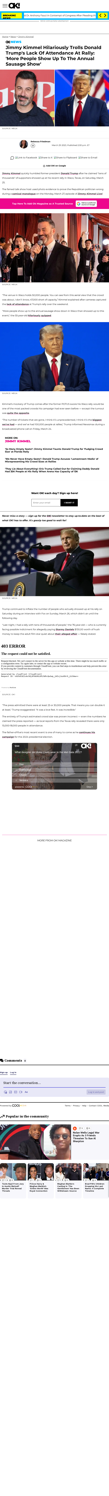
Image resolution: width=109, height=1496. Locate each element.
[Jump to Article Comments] (12, 158)
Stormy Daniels (65, 629)
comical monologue (24, 193)
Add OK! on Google (56, 165)
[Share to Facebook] (26, 158)
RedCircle (13, 687)
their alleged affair (66, 634)
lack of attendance (18, 304)
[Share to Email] (87, 158)
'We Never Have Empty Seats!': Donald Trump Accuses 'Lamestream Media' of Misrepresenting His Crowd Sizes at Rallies (51, 460)
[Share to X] (46, 158)
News (13, 36)
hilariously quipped (39, 315)
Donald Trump (69, 173)
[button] (5, 6)
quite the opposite (18, 413)
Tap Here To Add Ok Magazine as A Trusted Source (42, 203)
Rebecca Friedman (40, 141)
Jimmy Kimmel (26, 36)
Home (5, 36)
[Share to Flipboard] (65, 158)
